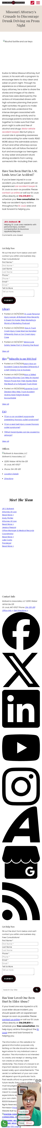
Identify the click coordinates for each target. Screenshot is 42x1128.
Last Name (7, 268)
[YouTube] (21, 766)
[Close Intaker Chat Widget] (39, 1080)
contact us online (11, 192)
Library (6, 308)
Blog (4, 358)
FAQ (4, 411)
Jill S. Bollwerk (10, 222)
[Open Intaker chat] (20, 1127)
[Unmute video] (29, 1101)
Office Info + (7, 610)
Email (5, 281)
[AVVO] (21, 841)
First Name (7, 262)
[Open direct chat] (36, 1080)
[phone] (32, 2)
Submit (8, 300)
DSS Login (14, 1126)
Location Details (11, 474)
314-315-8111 (30, 607)
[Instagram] (21, 805)
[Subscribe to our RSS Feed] (21, 358)
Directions (8, 478)
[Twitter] (21, 688)
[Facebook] (21, 649)
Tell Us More (7, 288)
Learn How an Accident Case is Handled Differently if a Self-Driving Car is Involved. (21, 366)
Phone (5, 275)
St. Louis (22, 205)
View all (5, 351)
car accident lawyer (25, 186)
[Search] (37, 990)
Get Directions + (21, 610)
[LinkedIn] (21, 727)
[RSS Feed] (21, 919)
